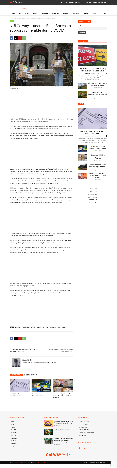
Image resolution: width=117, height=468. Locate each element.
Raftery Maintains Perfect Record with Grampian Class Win (97, 166)
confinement (26, 327)
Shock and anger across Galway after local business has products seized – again (63, 440)
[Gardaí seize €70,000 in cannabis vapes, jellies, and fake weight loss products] (63, 385)
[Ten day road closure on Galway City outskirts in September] (92, 55)
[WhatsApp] (24, 38)
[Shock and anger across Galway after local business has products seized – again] (48, 441)
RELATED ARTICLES (16, 375)
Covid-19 (33, 327)
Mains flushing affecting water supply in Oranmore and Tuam (61, 350)
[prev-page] (11, 401)
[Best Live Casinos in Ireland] (48, 432)
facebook (39, 327)
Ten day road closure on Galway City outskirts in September (92, 69)
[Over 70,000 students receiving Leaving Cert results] (20, 385)
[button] (105, 13)
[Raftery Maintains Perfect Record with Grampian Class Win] (82, 166)
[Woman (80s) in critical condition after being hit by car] (41, 385)
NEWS (16, 18)
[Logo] (24, 8)
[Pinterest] (20, 38)
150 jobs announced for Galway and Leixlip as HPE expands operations (23, 350)
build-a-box (18, 327)
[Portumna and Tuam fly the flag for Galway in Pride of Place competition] (82, 86)
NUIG (59, 327)
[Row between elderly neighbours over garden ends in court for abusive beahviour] (82, 94)
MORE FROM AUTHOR (30, 375)
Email (79, 26)
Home (11, 18)
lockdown (45, 327)
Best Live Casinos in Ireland (62, 430)
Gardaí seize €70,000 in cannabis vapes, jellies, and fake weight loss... (97, 156)
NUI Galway (53, 327)
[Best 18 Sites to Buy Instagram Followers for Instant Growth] (48, 423)
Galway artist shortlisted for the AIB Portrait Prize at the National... (97, 175)
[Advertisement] (41, 104)
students (64, 327)
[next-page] (14, 401)
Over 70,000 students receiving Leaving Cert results (92, 132)
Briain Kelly (87, 73)
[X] (66, 2)
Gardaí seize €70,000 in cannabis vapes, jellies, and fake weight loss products (62, 395)
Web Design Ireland (43, 462)
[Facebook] (61, 2)
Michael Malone (15, 34)
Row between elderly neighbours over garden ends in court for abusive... (97, 94)
